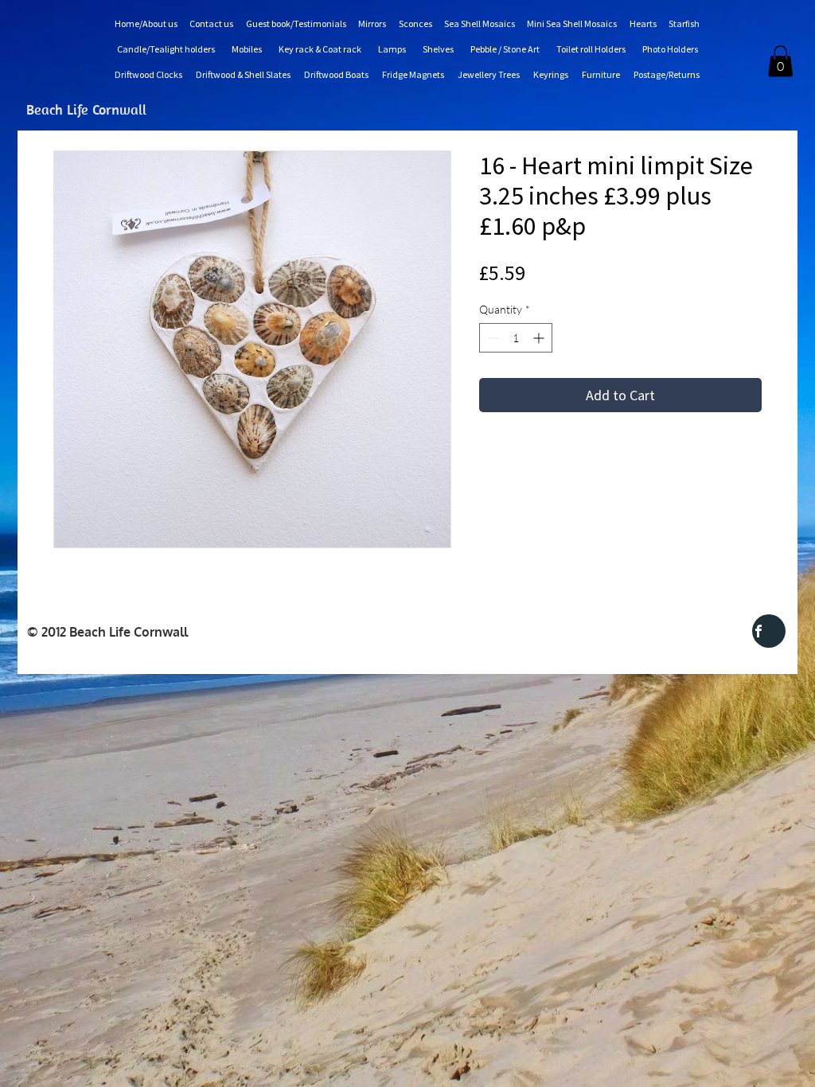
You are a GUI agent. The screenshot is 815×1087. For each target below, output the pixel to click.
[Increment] (540, 338)
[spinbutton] (515, 338)
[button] (780, 60)
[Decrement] (491, 338)
